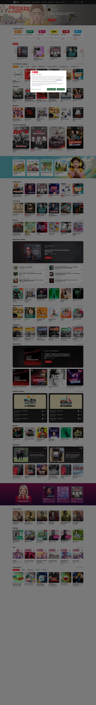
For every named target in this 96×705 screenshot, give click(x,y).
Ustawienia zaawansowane (36, 89)
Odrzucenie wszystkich (51, 89)
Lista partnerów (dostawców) (36, 85)
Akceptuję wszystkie (60, 89)
